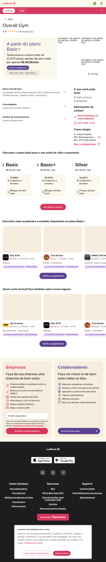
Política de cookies (33, 543)
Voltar (10, 19)
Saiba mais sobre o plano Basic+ (23, 73)
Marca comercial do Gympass (53, 508)
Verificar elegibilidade (18, 68)
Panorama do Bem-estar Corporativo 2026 (53, 498)
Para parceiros (18, 502)
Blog (53, 489)
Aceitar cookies (61, 553)
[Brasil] (94, 3)
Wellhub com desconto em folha (19, 497)
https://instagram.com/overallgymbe (87, 117)
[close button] (101, 11)
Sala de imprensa (87, 497)
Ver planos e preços (53, 207)
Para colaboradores (18, 489)
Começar (9, 11)
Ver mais (94, 74)
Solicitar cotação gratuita (27, 431)
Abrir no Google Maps (85, 144)
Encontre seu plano (70, 431)
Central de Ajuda (87, 489)
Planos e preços (19, 506)
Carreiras (53, 504)
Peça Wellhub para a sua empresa (87, 493)
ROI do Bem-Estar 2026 (53, 493)
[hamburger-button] (101, 3)
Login (21, 10)
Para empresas (18, 493)
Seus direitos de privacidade (37, 553)
